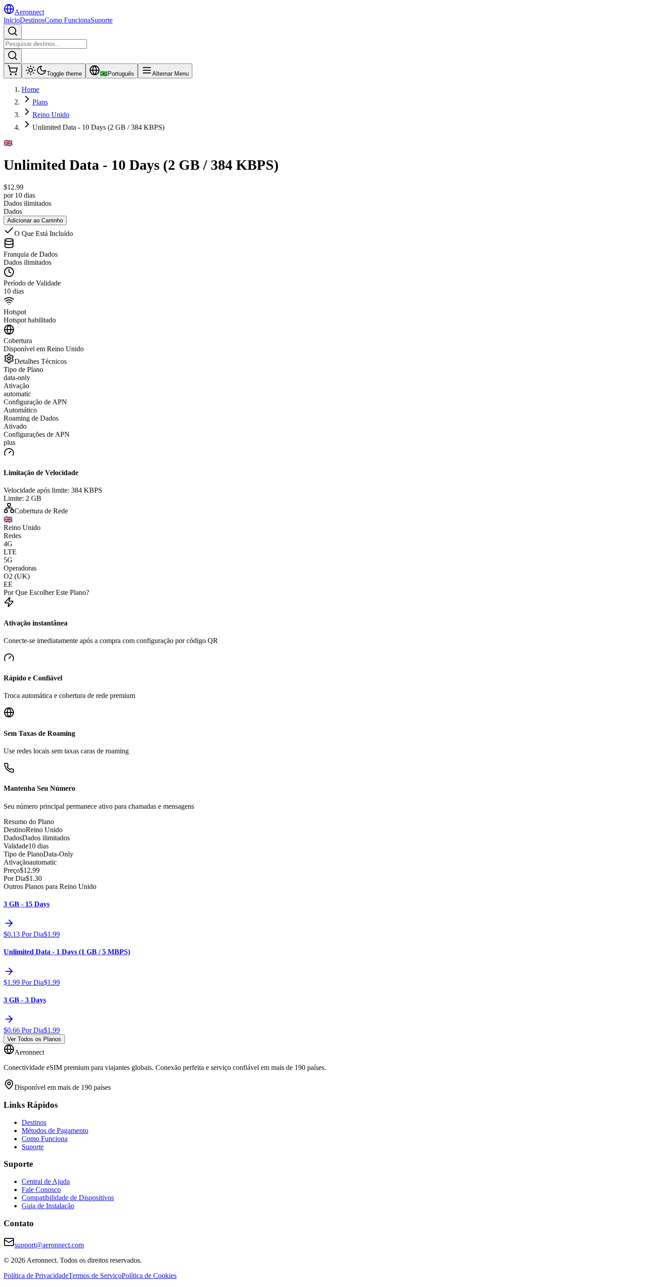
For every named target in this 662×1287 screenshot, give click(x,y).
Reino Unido (50, 114)
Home (30, 89)
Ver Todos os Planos (34, 1039)
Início (12, 20)
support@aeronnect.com (49, 1245)
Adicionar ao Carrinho (35, 220)
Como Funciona (68, 20)
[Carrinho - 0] (13, 70)
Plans (40, 102)
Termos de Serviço (95, 1275)
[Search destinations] (13, 31)
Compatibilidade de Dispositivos (68, 1197)
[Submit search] (13, 56)
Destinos (32, 20)
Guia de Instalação (48, 1206)
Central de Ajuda (46, 1181)
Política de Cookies (149, 1275)
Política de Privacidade (36, 1275)
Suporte (102, 20)
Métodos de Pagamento (55, 1130)
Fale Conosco (41, 1189)
